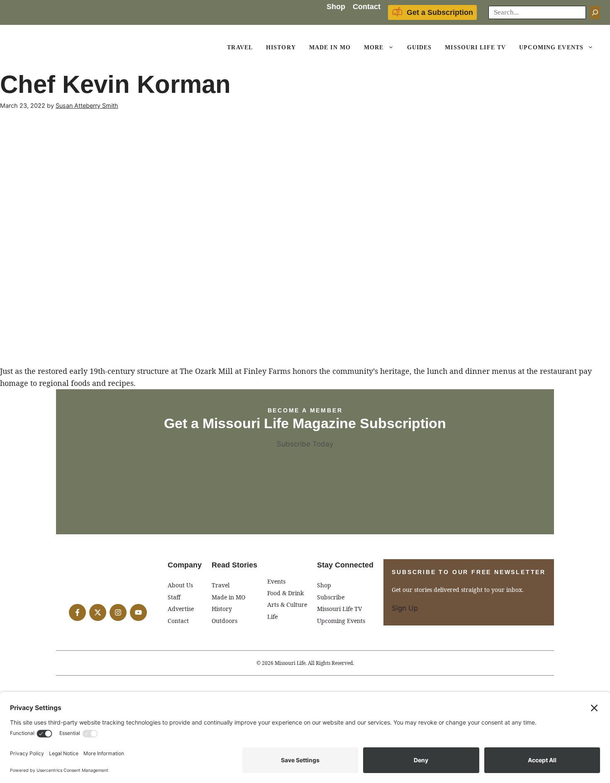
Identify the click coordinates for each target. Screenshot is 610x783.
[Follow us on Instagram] (118, 612)
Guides (419, 47)
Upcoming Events (551, 47)
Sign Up (405, 608)
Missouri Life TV (475, 47)
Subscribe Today (305, 444)
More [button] (373, 47)
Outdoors (224, 621)
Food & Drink (285, 593)
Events (276, 581)
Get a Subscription (440, 12)
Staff (174, 597)
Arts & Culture (287, 604)
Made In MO (330, 47)
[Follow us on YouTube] (138, 612)
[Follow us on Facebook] (77, 612)
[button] (392, 47)
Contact (367, 6)
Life (272, 617)
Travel (240, 47)
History (281, 47)
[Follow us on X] (97, 612)
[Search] (595, 12)
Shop (336, 6)
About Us (180, 585)
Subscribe (330, 597)
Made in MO (228, 597)
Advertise (181, 609)
